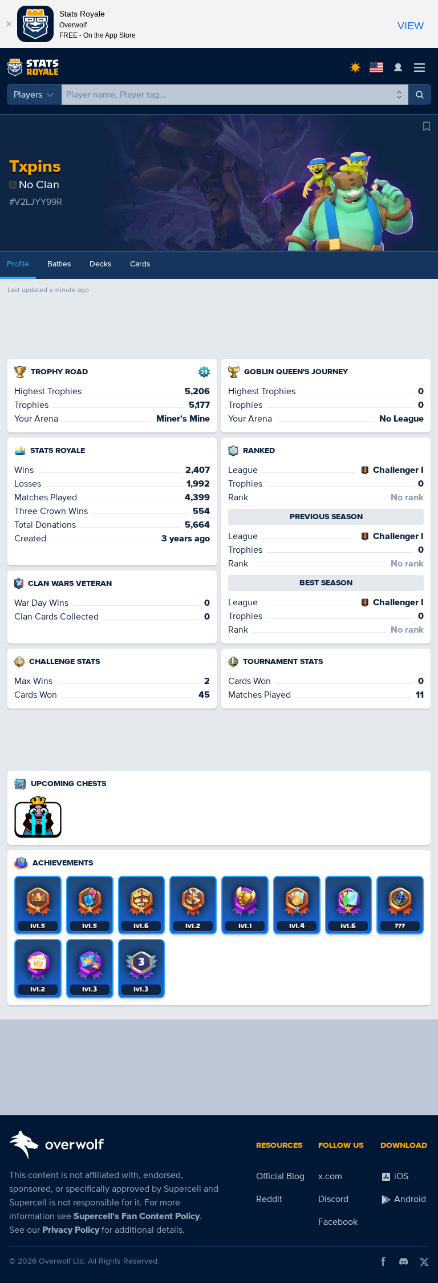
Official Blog (280, 1176)
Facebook (338, 1222)
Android (409, 1199)
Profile (18, 264)
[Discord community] (403, 1261)
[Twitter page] (424, 1261)
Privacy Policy (70, 1230)
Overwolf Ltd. (62, 1261)
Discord (333, 1199)
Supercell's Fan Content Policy (137, 1216)
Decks (101, 264)
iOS (400, 1176)
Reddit (269, 1199)
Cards (140, 264)
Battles (59, 264)
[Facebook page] (383, 1261)
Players (28, 94)
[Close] (8, 24)
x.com (330, 1176)
